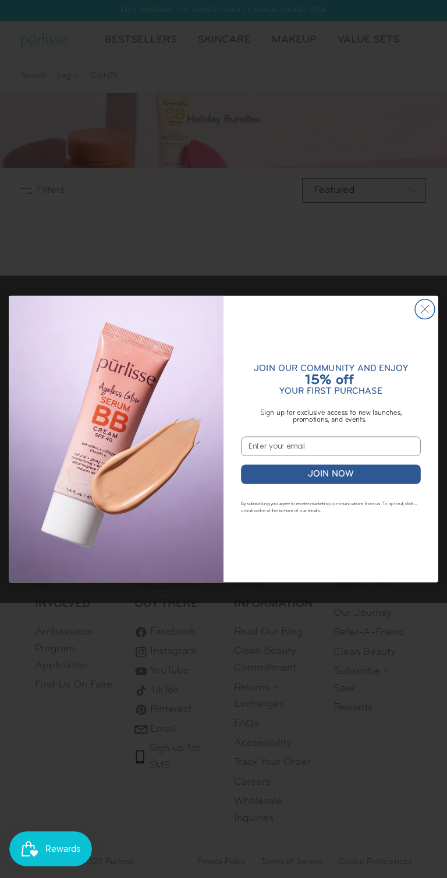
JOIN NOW (331, 474)
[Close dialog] (425, 309)
